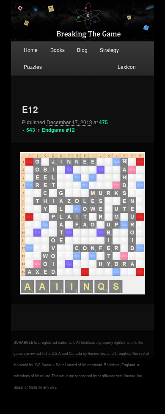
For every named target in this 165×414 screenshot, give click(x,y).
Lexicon (127, 66)
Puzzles (33, 66)
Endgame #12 (58, 129)
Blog (82, 49)
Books (57, 49)
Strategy (109, 49)
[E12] (82, 223)
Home (31, 49)
